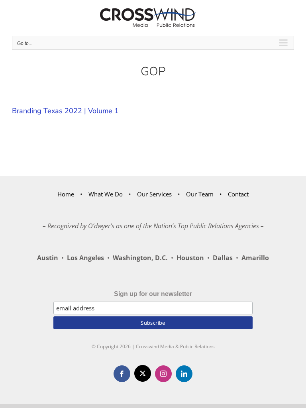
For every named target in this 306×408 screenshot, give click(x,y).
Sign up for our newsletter (153, 293)
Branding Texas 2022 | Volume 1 (65, 111)
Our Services (154, 194)
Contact (238, 194)
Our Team (200, 194)
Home (65, 194)
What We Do (105, 194)
